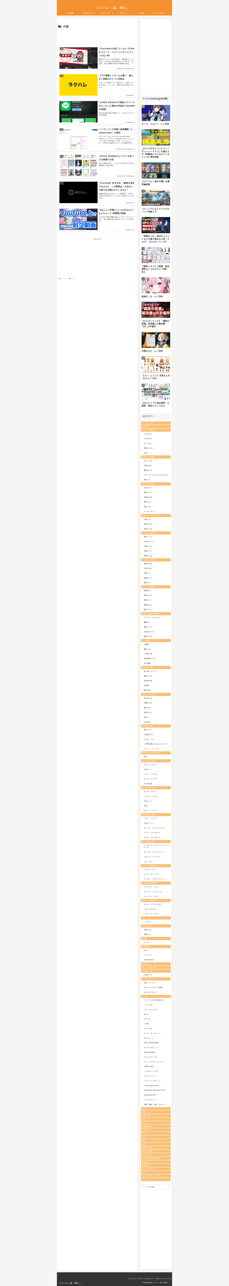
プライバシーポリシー (145, 1278)
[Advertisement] (97, 36)
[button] (168, 1186)
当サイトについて (163, 1278)
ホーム (132, 1278)
